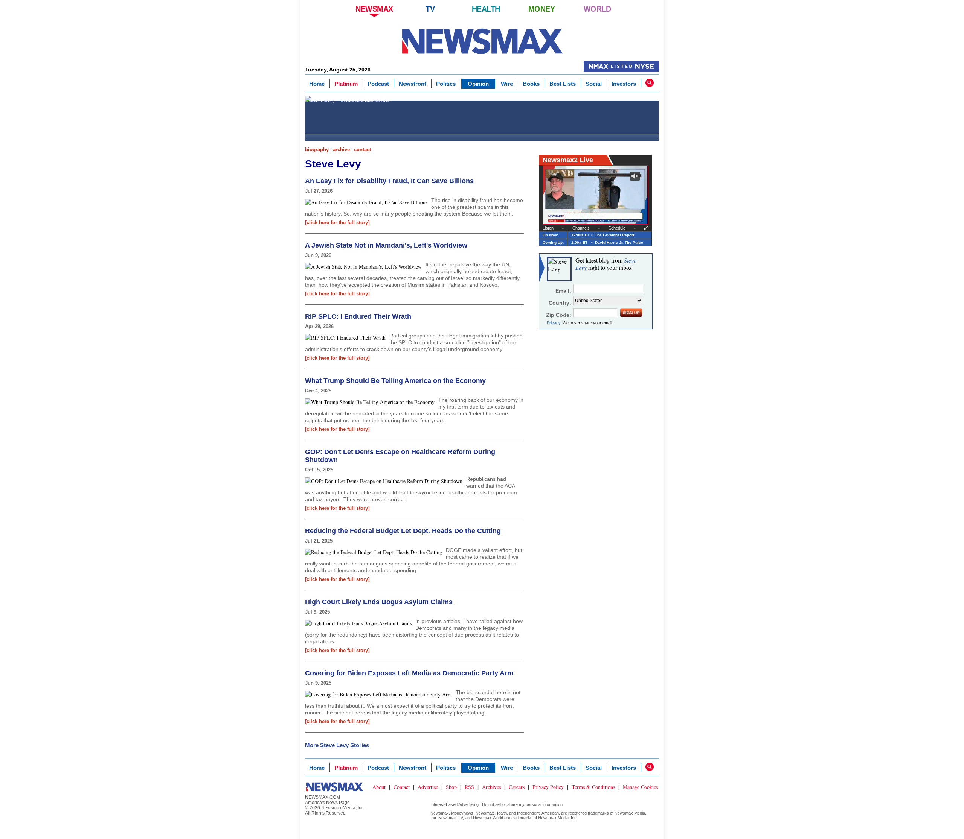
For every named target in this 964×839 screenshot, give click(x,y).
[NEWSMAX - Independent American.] (482, 41)
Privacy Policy (548, 786)
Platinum (346, 84)
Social (594, 84)
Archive (341, 149)
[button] (649, 83)
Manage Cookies (640, 786)
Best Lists (562, 84)
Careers (517, 786)
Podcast (378, 84)
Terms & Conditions (593, 786)
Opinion (478, 84)
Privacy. (554, 323)
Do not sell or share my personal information (522, 804)
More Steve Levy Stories (337, 745)
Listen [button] (548, 228)
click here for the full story (337, 222)
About (379, 786)
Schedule (617, 228)
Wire (507, 84)
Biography (317, 149)
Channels (581, 228)
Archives (491, 786)
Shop (451, 786)
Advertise (428, 786)
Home (317, 84)
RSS (469, 786)
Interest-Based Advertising (454, 804)
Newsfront (412, 84)
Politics (446, 84)
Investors (624, 84)
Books (531, 84)
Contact (362, 149)
